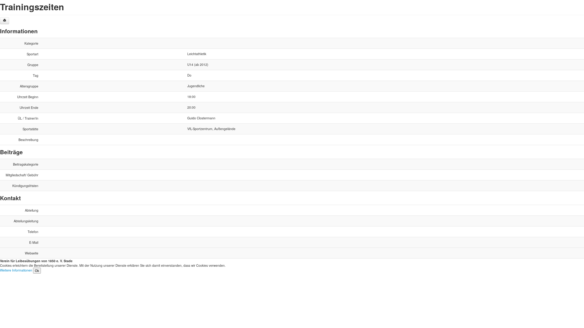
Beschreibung (28, 139)
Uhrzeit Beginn (27, 97)
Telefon (33, 231)
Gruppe (32, 64)
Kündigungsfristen (25, 185)
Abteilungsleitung (26, 221)
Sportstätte (30, 129)
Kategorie (31, 43)
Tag (35, 75)
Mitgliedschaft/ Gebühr (22, 175)
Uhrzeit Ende (29, 107)
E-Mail (33, 242)
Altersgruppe (29, 86)
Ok (37, 270)
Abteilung (31, 210)
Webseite (31, 253)
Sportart (32, 54)
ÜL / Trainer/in (28, 118)
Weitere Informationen (16, 270)
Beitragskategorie (25, 164)
